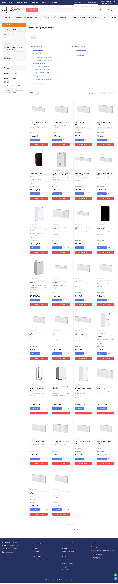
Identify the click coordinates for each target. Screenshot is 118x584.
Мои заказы (65, 569)
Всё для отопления (36, 46)
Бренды (37, 24)
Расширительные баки (39, 83)
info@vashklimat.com (12, 85)
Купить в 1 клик (39, 144)
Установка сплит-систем (68, 551)
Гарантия (36, 551)
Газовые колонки (81, 50)
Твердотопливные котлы (42, 66)
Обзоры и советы (66, 559)
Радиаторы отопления (39, 76)
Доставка (64, 548)
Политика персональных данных (10, 545)
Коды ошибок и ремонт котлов (42, 559)
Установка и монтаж (39, 554)
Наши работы (37, 556)
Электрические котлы (41, 63)
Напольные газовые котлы (44, 60)
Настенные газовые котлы (44, 57)
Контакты (64, 556)
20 (74, 529)
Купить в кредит (66, 554)
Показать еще (72, 524)
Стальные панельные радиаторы (44, 79)
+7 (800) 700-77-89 (106, 1)
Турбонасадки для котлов (42, 72)
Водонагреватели (79, 46)
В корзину (35, 140)
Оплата (64, 546)
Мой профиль (65, 567)
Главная (31, 24)
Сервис (35, 548)
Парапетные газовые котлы (42, 69)
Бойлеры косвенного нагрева (84, 53)
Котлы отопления (38, 50)
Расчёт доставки (38, 546)
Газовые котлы (39, 53)
